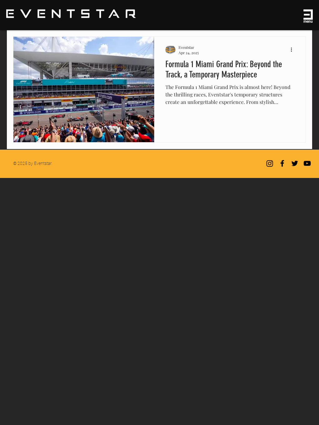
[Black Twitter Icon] (294, 163)
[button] (307, 14)
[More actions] (293, 50)
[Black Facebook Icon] (282, 163)
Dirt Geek (109, 163)
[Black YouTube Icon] (307, 163)
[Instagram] (269, 163)
